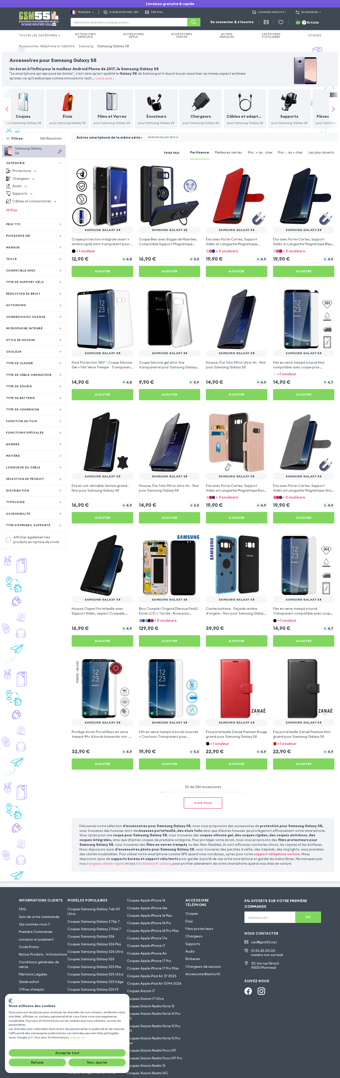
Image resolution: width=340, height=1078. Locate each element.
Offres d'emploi (31, 989)
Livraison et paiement (36, 939)
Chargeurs (194, 936)
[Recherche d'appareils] (60, 151)
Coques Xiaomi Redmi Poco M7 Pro (154, 1058)
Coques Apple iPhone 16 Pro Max (153, 931)
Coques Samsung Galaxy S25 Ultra (95, 974)
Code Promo (29, 947)
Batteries (192, 959)
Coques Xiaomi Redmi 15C (147, 1073)
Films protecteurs (199, 929)
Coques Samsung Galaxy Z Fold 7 (94, 929)
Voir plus (203, 803)
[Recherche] (193, 22)
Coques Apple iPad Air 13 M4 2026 (154, 983)
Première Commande (35, 932)
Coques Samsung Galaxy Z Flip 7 (93, 921)
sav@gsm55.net (264, 942)
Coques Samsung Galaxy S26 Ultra (95, 952)
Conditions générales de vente (39, 964)
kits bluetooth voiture (153, 863)
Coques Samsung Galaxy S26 (90, 936)
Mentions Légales (33, 974)
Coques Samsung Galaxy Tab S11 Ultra (93, 911)
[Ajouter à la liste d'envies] (126, 172)
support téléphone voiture (277, 854)
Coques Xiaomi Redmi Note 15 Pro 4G (153, 1028)
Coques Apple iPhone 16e (147, 908)
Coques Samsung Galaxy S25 (90, 959)
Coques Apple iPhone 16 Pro (149, 923)
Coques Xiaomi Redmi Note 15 (150, 1006)
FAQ (22, 909)
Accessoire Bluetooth (202, 974)
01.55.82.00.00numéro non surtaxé (267, 953)
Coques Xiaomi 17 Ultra (145, 999)
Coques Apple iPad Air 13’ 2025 (151, 976)
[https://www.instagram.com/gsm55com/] (261, 991)
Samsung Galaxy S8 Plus (163, 137)
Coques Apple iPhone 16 (146, 900)
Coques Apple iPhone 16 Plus (149, 915)
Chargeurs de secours (203, 967)
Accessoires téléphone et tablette (47, 46)
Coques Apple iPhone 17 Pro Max (153, 968)
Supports (192, 944)
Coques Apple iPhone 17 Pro (149, 961)
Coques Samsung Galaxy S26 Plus (94, 944)
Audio (190, 951)
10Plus (11, 210)
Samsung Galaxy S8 (113, 46)
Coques (191, 913)
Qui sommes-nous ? (34, 924)
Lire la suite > (105, 78)
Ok (308, 917)
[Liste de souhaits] (281, 22)
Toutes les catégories (38, 35)
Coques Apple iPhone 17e (147, 938)
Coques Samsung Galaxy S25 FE (93, 989)
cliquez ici (77, 1037)
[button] (102, 251)
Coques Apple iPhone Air (147, 953)
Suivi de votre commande (39, 917)
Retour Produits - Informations (43, 954)
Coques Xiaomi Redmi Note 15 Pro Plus (153, 1040)
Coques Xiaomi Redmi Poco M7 (151, 1050)
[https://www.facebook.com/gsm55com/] (248, 991)
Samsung (86, 46)
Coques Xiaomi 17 (141, 991)
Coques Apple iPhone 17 (146, 946)
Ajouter (102, 271)
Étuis (189, 921)
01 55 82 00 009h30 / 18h (124, 12)
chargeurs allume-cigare (104, 863)
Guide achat (29, 982)
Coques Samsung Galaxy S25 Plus (94, 967)
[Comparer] (116, 172)
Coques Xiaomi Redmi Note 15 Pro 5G (153, 1016)
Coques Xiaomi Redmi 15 (146, 1066)
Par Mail (157, 12)
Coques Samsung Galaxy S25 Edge (95, 982)
